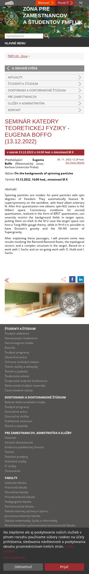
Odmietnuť (23, 567)
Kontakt (14, 110)
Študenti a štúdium (23, 84)
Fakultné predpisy (16, 457)
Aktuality (15, 77)
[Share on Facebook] (72, 279)
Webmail (44, 3)
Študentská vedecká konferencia (26, 381)
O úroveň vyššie (24, 68)
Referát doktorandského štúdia (25, 402)
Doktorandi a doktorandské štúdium (37, 90)
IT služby (10, 466)
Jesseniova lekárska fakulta (22, 516)
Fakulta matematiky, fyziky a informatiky (31, 521)
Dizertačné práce (16, 412)
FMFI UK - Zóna (18, 56)
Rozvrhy (10, 348)
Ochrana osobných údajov (22, 362)
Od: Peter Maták (75, 162)
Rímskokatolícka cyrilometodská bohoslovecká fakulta (40, 525)
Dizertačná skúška (17, 416)
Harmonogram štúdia (19, 343)
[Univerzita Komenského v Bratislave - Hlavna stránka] (11, 19)
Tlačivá (9, 452)
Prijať (64, 567)
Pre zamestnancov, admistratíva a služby (38, 433)
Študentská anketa (17, 376)
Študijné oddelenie (17, 333)
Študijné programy (17, 352)
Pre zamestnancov (22, 97)
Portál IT (63, 3)
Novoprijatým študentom (21, 338)
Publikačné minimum (18, 421)
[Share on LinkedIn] (80, 279)
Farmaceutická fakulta (19, 506)
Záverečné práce (16, 357)
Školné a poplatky (16, 371)
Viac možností (14, 557)
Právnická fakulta (16, 487)
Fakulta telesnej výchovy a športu (26, 511)
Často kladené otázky (19, 390)
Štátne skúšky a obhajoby (21, 367)
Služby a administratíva (26, 103)
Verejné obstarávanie (19, 442)
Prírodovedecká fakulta (20, 497)
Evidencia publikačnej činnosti (24, 447)
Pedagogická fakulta (18, 502)
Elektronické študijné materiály (25, 386)
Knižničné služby (15, 461)
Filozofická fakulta (16, 492)
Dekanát (10, 438)
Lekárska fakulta (15, 483)
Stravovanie (12, 471)
